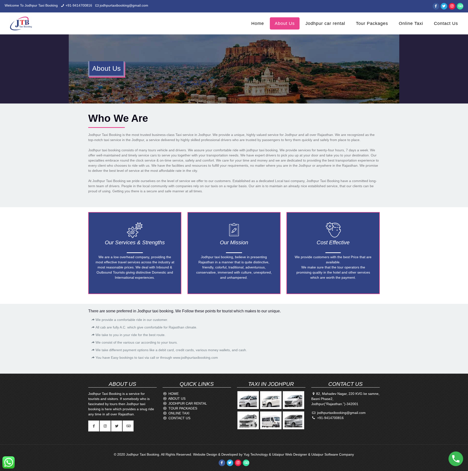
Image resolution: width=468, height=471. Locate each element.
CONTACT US (179, 418)
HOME (173, 394)
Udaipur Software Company (332, 454)
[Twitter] (444, 6)
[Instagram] (452, 6)
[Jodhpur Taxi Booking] (21, 23)
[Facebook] (436, 6)
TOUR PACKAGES (182, 408)
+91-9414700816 (79, 5)
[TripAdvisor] (460, 6)
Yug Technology (256, 454)
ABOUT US (176, 398)
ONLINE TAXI (178, 413)
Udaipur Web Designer (289, 454)
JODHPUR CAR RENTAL (187, 403)
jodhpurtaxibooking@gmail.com (124, 5)
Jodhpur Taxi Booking (142, 454)
